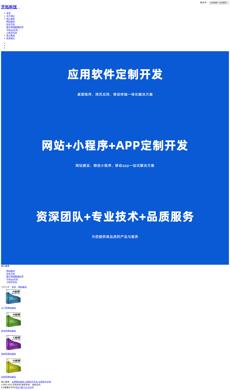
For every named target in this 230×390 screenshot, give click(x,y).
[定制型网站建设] (13, 373)
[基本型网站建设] (13, 327)
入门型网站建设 (8, 308)
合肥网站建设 (18, 382)
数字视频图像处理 (14, 27)
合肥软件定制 (44, 382)
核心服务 (10, 19)
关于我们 (10, 16)
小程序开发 (11, 33)
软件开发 (10, 24)
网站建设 (10, 21)
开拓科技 (9, 7)
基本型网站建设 (8, 331)
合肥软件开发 (31, 382)
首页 (8, 13)
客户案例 (10, 35)
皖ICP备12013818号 (25, 387)
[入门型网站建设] (13, 304)
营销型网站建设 (8, 354)
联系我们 (10, 38)
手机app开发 (12, 30)
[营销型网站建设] (13, 350)
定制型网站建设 (8, 377)
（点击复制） (219, 3)
